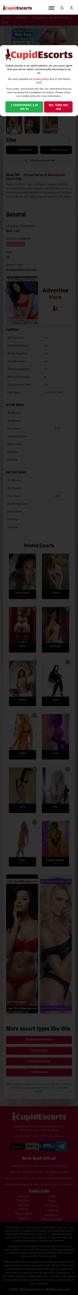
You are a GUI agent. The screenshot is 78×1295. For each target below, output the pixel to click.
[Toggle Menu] (51, 8)
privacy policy (41, 79)
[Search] (62, 8)
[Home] (17, 8)
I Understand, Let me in (24, 107)
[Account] (71, 8)
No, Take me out (58, 107)
